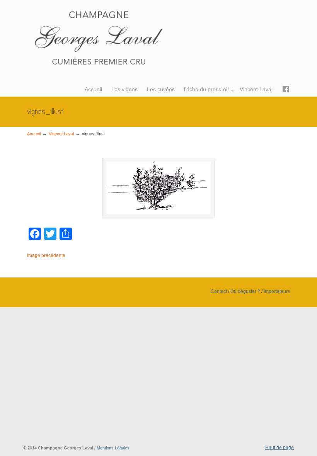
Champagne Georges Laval (112, 37)
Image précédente (46, 255)
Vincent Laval (61, 133)
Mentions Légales (113, 448)
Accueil (34, 133)
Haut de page (279, 447)
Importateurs (277, 291)
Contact (219, 291)
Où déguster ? (245, 291)
